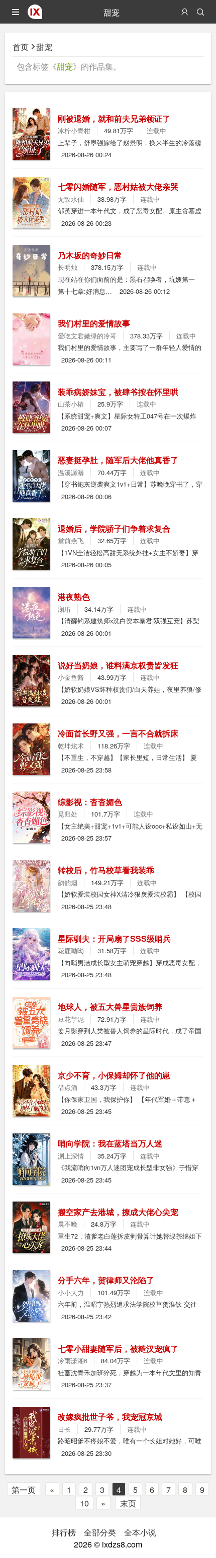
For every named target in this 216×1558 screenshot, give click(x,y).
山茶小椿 (71, 404)
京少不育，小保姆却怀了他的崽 (114, 1075)
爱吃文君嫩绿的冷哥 (87, 335)
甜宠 (44, 47)
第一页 (24, 1489)
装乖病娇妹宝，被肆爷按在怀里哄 (118, 392)
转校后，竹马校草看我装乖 (106, 870)
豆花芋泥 (71, 1019)
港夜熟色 (74, 596)
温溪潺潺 (71, 472)
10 (84, 1503)
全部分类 (100, 1532)
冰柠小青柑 (74, 130)
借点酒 (67, 1087)
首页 (21, 47)
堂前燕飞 (71, 540)
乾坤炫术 (71, 745)
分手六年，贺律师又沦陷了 (106, 1280)
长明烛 (67, 267)
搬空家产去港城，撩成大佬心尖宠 (118, 1212)
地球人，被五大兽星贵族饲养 (110, 1006)
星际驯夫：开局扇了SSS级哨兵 (114, 938)
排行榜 (64, 1532)
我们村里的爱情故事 (94, 323)
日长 (64, 1429)
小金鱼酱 (71, 677)
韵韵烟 (67, 882)
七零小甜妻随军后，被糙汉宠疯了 (118, 1348)
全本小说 (140, 1532)
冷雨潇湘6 (72, 1360)
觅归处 (67, 814)
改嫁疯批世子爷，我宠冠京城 (110, 1416)
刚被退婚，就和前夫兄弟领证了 (114, 118)
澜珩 (64, 609)
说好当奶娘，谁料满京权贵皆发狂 (118, 665)
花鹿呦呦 (71, 950)
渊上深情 (71, 1155)
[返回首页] (35, 16)
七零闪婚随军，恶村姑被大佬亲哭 (118, 186)
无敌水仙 (71, 199)
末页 (128, 1503)
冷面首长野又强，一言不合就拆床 (118, 733)
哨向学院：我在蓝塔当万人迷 (110, 1143)
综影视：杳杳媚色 (90, 802)
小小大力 (71, 1292)
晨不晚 (67, 1224)
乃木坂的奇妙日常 (90, 255)
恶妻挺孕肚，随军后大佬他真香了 (118, 460)
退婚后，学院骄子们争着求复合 (114, 528)
